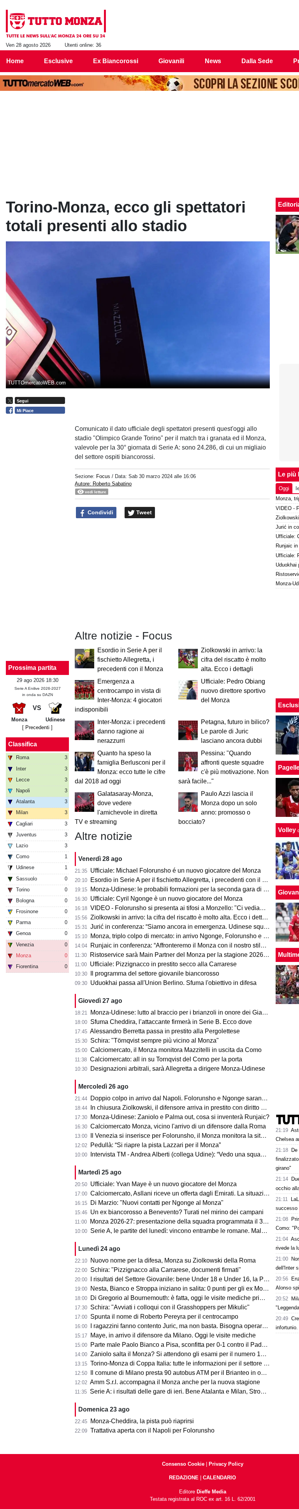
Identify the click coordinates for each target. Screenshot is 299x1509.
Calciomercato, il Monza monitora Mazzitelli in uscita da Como (176, 1050)
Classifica (22, 744)
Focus (103, 476)
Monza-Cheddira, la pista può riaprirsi (142, 1421)
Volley (287, 830)
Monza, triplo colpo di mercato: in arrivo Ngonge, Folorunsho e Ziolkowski (191, 936)
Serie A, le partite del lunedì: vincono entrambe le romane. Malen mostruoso (194, 1230)
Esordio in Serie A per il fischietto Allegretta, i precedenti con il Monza (130, 659)
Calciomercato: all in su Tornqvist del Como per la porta (166, 1059)
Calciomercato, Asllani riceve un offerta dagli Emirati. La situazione (182, 1193)
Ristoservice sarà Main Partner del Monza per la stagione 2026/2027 (184, 954)
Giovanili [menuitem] (171, 61)
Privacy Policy (226, 1464)
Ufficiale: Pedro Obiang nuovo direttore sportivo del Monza (233, 690)
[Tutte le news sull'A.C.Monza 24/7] (56, 23)
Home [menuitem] (15, 61)
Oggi (284, 488)
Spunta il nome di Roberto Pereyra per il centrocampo (164, 1316)
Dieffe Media (211, 1492)
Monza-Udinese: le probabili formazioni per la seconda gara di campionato (192, 889)
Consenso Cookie (183, 1464)
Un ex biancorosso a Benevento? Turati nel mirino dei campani (177, 1212)
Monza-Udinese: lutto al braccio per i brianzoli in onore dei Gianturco (184, 1012)
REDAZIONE (184, 1478)
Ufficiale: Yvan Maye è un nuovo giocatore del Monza (163, 1184)
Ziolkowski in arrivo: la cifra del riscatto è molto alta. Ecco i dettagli (233, 659)
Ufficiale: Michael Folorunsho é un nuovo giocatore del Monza (175, 870)
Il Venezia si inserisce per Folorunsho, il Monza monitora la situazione (186, 1135)
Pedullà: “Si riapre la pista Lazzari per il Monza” (155, 1145)
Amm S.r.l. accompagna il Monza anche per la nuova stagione (175, 1382)
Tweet (143, 512)
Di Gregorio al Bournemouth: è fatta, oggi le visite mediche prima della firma (194, 1298)
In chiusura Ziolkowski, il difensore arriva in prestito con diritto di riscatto (188, 1107)
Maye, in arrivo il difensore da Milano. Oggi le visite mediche (173, 1335)
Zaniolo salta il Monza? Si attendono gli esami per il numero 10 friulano (188, 1354)
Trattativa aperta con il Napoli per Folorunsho (152, 1430)
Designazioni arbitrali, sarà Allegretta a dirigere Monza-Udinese (177, 1068)
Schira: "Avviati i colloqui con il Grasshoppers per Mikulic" (170, 1307)
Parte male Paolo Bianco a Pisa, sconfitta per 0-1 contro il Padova (181, 1344)
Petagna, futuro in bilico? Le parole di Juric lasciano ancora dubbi (235, 731)
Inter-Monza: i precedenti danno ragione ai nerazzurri (131, 731)
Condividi (99, 512)
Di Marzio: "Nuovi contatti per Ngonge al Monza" (156, 1202)
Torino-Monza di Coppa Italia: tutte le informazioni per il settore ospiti (184, 1363)
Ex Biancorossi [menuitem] (115, 61)
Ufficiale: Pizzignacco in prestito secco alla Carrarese (163, 964)
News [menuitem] (213, 61)
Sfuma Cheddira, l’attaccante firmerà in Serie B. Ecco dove (171, 1021)
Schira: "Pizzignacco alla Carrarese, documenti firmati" (165, 1269)
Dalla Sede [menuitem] (257, 61)
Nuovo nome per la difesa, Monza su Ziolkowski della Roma (173, 1260)
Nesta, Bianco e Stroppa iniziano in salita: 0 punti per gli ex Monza (181, 1288)
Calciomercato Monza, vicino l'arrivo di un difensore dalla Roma (178, 1126)
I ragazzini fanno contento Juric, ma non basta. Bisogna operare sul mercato (194, 1326)
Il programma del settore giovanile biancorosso (154, 973)
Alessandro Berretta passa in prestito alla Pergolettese (165, 1031)
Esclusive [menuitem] (58, 61)
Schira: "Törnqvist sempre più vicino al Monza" (154, 1040)
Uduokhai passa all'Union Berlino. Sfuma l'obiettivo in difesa (173, 982)
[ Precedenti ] (37, 727)
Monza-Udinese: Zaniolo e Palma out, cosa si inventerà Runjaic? (179, 1117)
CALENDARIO (219, 1478)
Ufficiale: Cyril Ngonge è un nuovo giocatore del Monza (166, 898)
